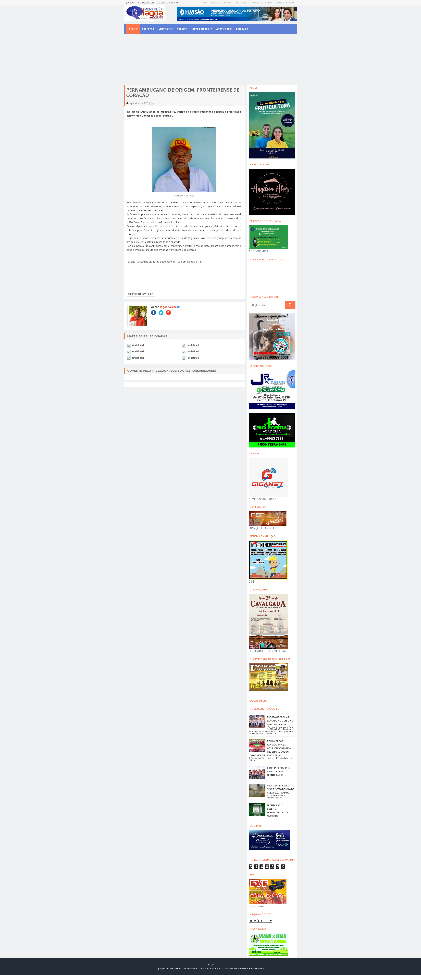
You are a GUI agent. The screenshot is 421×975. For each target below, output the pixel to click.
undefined (138, 345)
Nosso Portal (243, 3)
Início (134, 28)
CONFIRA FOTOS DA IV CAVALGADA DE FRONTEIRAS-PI (278, 771)
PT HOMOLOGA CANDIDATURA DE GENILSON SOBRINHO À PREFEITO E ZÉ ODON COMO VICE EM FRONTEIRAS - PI (271, 748)
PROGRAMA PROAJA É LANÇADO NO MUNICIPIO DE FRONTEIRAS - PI (280, 721)
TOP (211, 964)
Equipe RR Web (256, 968)
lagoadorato (168, 307)
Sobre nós (148, 28)
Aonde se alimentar (262, 3)
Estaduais (242, 28)
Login (204, 3)
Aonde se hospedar (285, 3)
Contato (182, 28)
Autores (228, 3)
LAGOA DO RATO (182, 968)
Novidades (215, 3)
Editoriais (164, 28)
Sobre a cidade (200, 28)
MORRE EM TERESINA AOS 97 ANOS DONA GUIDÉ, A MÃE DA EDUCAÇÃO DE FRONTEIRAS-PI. (159, 3)
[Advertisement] (210, 62)
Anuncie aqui (224, 28)
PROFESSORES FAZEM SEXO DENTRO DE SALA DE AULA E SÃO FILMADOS (280, 789)
